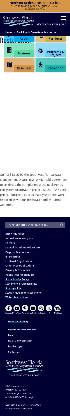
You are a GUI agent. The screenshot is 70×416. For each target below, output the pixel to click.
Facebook (9, 313)
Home (8, 32)
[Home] (35, 21)
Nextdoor (58, 313)
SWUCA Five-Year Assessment (23, 292)
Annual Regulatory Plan (19, 238)
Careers (10, 243)
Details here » (35, 9)
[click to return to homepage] (24, 371)
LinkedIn (33, 313)
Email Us (12, 335)
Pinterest (25, 313)
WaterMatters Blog (18, 321)
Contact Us (14, 351)
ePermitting (12, 256)
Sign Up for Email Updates (22, 329)
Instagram (42, 313)
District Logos (15, 346)
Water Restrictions (16, 297)
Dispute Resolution (17, 252)
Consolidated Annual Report (22, 247)
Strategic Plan (13, 288)
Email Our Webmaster (20, 340)
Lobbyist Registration (18, 261)
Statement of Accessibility (21, 283)
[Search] (61, 225)
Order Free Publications (19, 265)
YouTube (17, 313)
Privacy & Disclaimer (17, 270)
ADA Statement (14, 234)
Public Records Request (19, 274)
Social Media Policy (17, 279)
